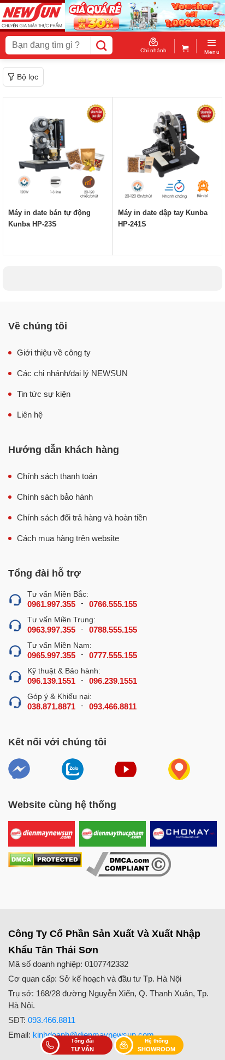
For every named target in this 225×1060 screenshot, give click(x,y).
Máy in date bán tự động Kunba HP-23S (49, 218)
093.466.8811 (113, 706)
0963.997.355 (51, 629)
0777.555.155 (113, 655)
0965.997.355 (51, 655)
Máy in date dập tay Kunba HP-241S (163, 218)
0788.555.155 (113, 629)
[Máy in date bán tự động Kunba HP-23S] (57, 152)
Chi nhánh (153, 50)
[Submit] (101, 45)
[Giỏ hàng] (185, 46)
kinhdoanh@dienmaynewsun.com (93, 1034)
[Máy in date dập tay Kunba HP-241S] (167, 152)
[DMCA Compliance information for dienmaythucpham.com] (128, 864)
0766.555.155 (113, 604)
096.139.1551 (51, 680)
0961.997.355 (51, 604)
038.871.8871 (51, 706)
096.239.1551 (113, 680)
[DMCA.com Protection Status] (45, 864)
